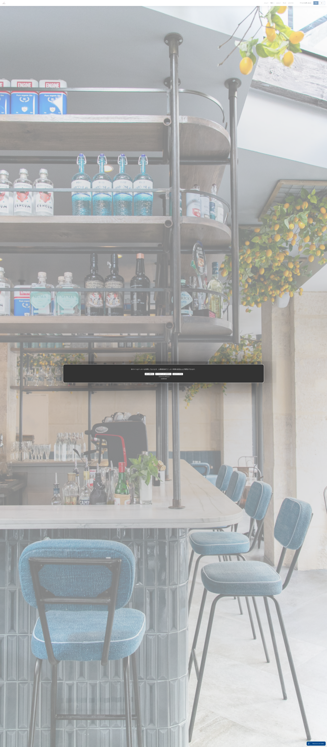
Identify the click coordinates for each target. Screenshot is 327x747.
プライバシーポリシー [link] (164, 376)
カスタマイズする (177, 374)
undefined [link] (164, 378)
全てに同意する (149, 374)
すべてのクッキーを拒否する (163, 374)
